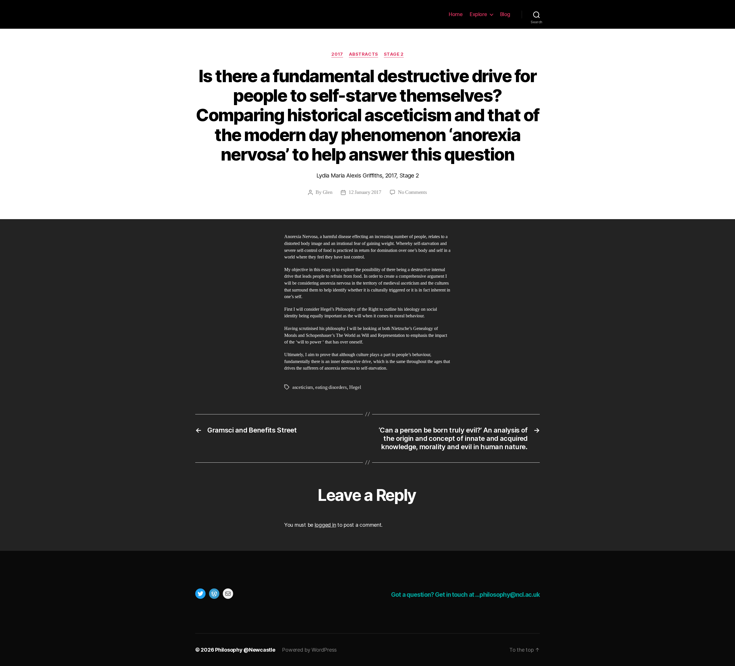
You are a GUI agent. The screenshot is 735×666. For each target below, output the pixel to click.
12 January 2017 (365, 192)
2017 (337, 54)
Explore (478, 14)
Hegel (355, 387)
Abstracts (363, 54)
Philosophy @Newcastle (233, 14)
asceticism (302, 387)
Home (456, 14)
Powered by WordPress (309, 650)
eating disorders (331, 387)
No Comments (412, 192)
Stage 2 (394, 54)
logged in (325, 525)
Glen (327, 192)
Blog (505, 14)
